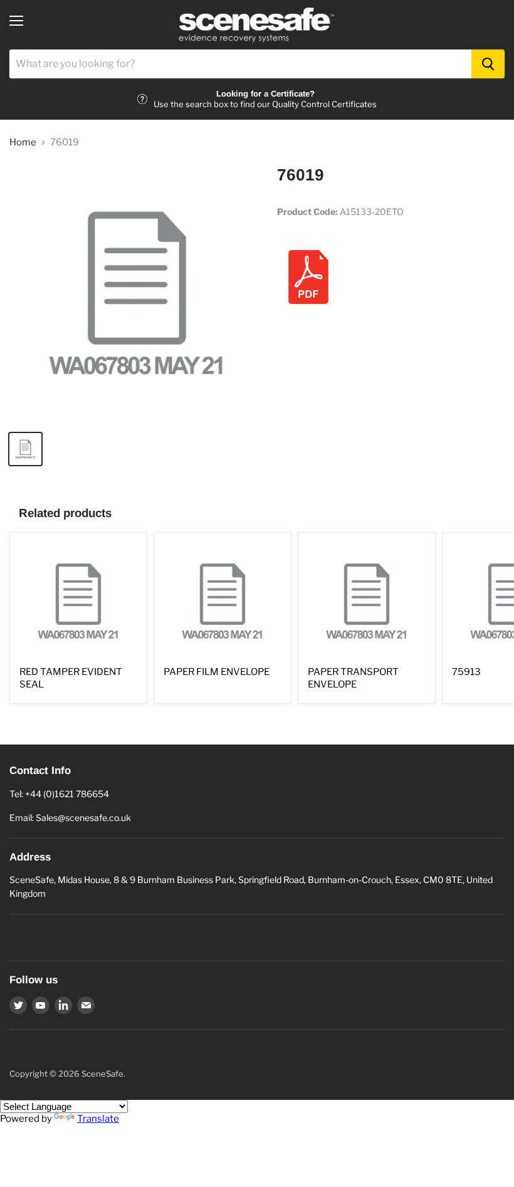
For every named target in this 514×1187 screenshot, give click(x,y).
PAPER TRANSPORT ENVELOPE (353, 678)
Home (22, 142)
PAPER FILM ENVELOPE (217, 671)
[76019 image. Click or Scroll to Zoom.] (137, 293)
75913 (466, 671)
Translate (98, 1118)
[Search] (488, 64)
